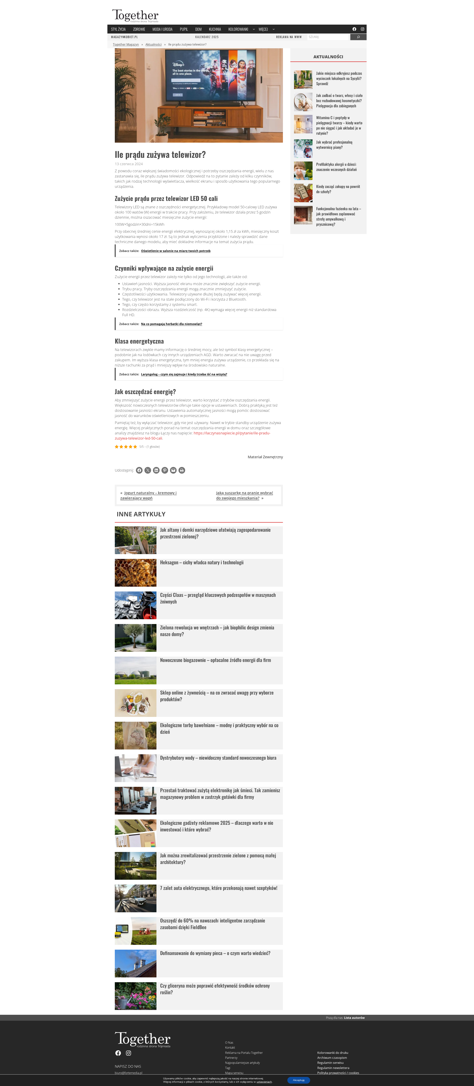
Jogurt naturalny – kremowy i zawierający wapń (148, 495)
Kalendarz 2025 (207, 37)
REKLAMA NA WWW (289, 37)
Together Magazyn (126, 44)
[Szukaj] (358, 37)
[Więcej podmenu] (274, 29)
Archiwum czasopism (332, 1058)
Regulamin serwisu (330, 1063)
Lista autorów (354, 1018)
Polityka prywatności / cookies (338, 1073)
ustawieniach (264, 1082)
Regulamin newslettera (333, 1068)
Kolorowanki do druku (332, 1053)
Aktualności (154, 44)
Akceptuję (299, 1080)
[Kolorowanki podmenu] (254, 29)
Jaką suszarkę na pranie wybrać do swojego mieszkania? (244, 495)
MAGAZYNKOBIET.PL (124, 37)
